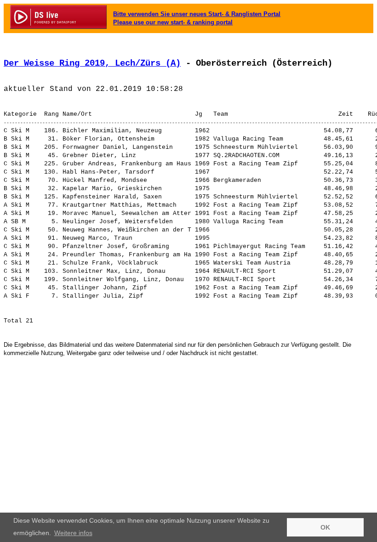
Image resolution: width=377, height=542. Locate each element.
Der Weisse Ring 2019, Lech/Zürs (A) (92, 63)
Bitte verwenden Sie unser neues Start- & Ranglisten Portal (196, 14)
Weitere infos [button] (73, 532)
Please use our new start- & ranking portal (173, 22)
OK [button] (325, 527)
